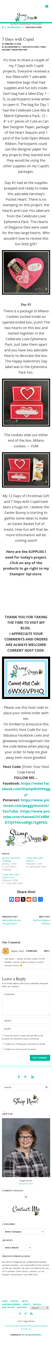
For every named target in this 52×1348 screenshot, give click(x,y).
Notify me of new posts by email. (20, 1049)
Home (4, 1301)
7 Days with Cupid (30, 47)
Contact (14, 1301)
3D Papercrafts (14, 27)
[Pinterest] (25, 1077)
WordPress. (36, 1335)
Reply (47, 951)
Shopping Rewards (11, 1304)
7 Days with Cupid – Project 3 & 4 (11, 876)
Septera (25, 1335)
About (25, 1301)
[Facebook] (18, 1077)
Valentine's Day (19, 49)
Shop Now (22, 1307)
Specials (37, 1304)
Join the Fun (8, 1307)
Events (26, 1304)
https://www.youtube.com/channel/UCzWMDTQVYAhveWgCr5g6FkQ (26, 817)
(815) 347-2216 (26, 1183)
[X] (23, 899)
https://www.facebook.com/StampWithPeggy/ (26, 789)
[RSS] (32, 1077)
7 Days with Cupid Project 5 (34, 859)
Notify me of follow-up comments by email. (25, 1044)
